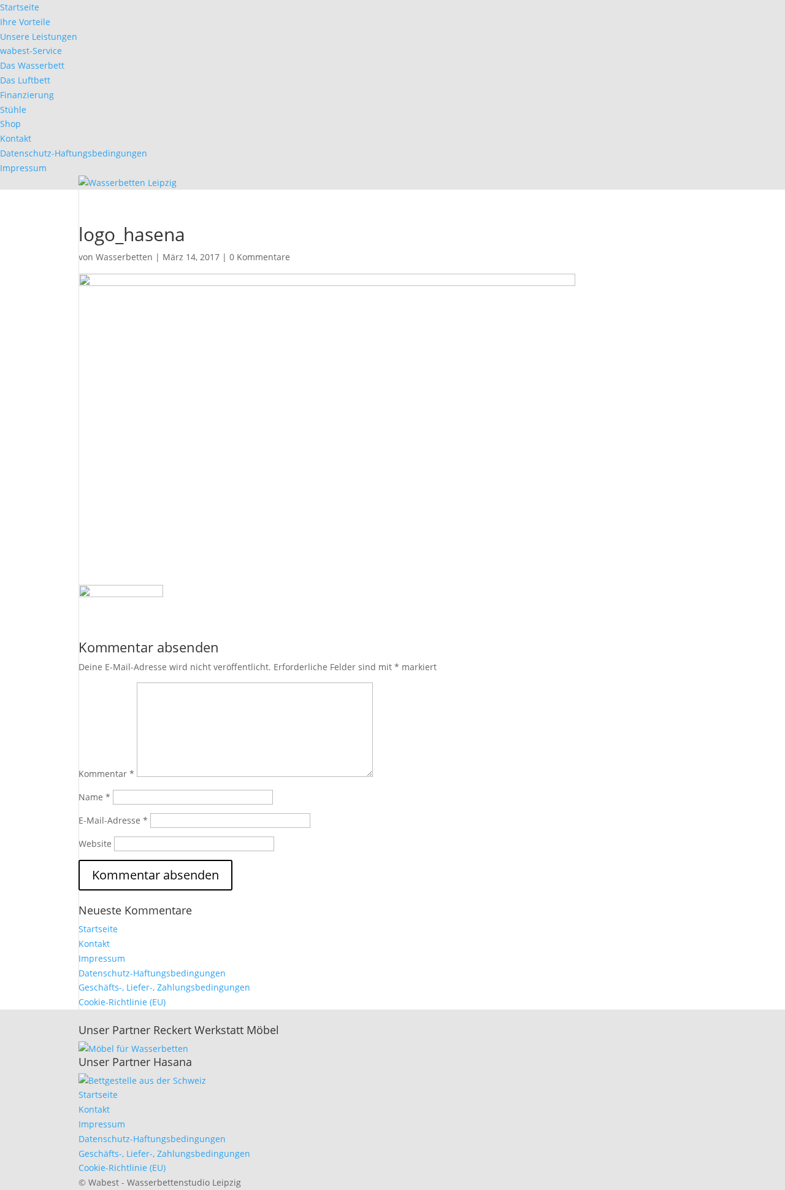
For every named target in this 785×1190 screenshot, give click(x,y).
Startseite (19, 7)
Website (95, 843)
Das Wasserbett (32, 65)
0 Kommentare (259, 257)
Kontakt (15, 138)
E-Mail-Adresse (113, 820)
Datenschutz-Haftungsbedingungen (73, 153)
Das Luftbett (25, 80)
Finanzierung (27, 95)
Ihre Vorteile (25, 22)
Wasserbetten (124, 257)
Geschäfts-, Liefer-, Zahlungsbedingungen (164, 987)
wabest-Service (31, 50)
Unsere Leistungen (38, 36)
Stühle (13, 109)
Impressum (23, 168)
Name (94, 797)
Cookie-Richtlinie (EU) (122, 1002)
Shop (10, 123)
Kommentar (106, 773)
